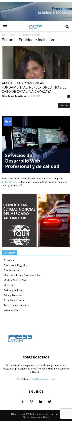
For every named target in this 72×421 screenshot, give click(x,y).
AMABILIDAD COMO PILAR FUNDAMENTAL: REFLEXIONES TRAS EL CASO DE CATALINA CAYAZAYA (34, 87)
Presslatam (18, 414)
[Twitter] (49, 401)
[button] (67, 26)
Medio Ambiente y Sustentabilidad (22, 275)
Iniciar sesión (11, 310)
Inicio (4, 34)
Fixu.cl (46, 417)
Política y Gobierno (14, 290)
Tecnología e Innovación (17, 305)
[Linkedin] (40, 401)
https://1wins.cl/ (12, 182)
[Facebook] (22, 401)
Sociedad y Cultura (14, 300)
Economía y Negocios (15, 265)
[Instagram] (31, 401)
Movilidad (9, 285)
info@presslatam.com (43, 379)
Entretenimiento (12, 270)
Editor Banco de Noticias (14, 96)
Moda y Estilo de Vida (15, 280)
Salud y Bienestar (13, 295)
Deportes (9, 260)
